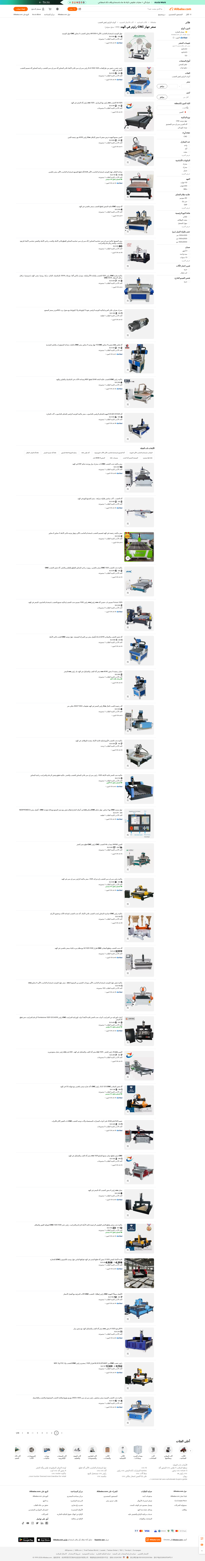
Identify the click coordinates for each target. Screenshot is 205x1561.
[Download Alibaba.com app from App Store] (44, 1539)
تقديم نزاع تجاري (77, 1505)
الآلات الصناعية (142, 22)
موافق (162, 86)
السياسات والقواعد (145, 1519)
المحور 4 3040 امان (99, 458)
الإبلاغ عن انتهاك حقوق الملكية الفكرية (70, 1514)
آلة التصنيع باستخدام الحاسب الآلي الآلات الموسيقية (109, 453)
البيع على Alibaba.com (40, 1496)
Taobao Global (112, 1550)
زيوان (185, 1476)
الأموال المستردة (77, 1510)
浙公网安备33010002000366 (141, 1557)
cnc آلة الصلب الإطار (32, 453)
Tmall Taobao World (91, 1550)
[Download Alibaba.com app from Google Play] (26, 1539)
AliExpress (68, 1550)
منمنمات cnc (114, 458)
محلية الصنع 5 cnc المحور (69, 453)
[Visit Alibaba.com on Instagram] (32, 1523)
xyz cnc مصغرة (147, 458)
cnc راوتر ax (182, 1473)
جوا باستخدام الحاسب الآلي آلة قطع (92, 1468)
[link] (202, 1538)
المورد (107, 43)
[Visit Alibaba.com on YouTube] (27, 1523)
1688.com (78, 1550)
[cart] (49, 9)
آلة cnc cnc (101, 1470)
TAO (121, 1550)
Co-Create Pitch (181, 1501)
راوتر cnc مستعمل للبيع (97, 1473)
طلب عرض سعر (111, 1501)
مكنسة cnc (101, 1476)
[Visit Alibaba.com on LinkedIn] (42, 1523)
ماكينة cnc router (59, 1473)
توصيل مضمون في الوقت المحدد (141, 1505)
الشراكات (45, 1514)
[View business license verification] (124, 1557)
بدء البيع (45, 1501)
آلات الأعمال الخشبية (126, 22)
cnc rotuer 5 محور (179, 1470)
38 (28, 1433)
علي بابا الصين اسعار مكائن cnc (134, 1476)
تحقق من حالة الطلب (41, 1505)
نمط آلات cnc (141, 1473)
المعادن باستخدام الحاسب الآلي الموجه (141, 453)
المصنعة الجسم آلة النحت (130, 458)
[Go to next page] (22, 1433)
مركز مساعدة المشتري (75, 1496)
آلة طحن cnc (85, 453)
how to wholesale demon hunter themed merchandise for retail (46, 1476)
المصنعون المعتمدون (110, 1496)
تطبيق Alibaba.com (60, 1540)
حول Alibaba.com (180, 1491)
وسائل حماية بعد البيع (145, 1510)
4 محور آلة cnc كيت (58, 1470)
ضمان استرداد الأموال (144, 1501)
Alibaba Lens (178, 1540)
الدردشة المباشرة (77, 1501)
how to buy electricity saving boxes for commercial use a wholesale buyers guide (167, 1479)
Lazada (102, 1550)
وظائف (184, 1510)
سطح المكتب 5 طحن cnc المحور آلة (173, 1468)
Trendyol (128, 1550)
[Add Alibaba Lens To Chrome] (153, 1539)
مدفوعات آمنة (147, 1496)
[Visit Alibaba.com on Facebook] (46, 1523)
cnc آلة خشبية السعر (50, 453)
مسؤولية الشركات (180, 1505)
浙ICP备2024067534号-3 (163, 1557)
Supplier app (100, 1540)
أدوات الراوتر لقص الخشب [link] (107, 22)
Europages (137, 1550)
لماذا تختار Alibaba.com (179, 1496)
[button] (79, 9)
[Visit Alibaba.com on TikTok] (23, 1523)
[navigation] (173, 728)
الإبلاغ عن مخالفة (77, 1519)
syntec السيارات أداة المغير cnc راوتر (132, 1470)
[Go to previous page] (62, 1433)
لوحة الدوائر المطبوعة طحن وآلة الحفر (51, 1468)
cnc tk (144, 1468)
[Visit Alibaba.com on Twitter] (37, 1523)
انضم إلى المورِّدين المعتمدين (38, 1510)
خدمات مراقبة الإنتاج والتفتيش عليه (140, 1514)
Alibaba (153, 22)
